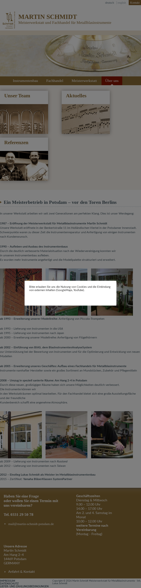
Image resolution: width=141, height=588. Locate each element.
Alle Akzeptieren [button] (60, 297)
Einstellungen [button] (38, 297)
